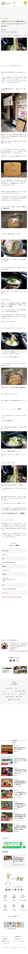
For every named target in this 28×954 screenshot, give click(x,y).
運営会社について (6, 941)
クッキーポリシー (6, 943)
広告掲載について (19, 936)
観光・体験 (14, 32)
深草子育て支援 (10, 696)
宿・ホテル (14, 694)
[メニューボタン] (25, 2)
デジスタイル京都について (14, 916)
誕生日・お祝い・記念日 (14, 699)
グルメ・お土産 (22, 900)
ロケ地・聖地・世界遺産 (19, 691)
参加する (5, 909)
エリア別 (14, 909)
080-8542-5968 (5, 570)
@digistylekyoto (14, 647)
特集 (5, 900)
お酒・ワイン (18, 688)
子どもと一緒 (6, 694)
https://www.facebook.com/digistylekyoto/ (18, 650)
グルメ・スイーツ (5, 32)
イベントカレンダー (23, 910)
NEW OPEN (9, 688)
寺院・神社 (22, 694)
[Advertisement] (14, 13)
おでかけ (14, 900)
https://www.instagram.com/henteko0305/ (12, 597)
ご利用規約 (4, 939)
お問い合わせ (18, 939)
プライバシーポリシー (20, 941)
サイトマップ (5, 936)
